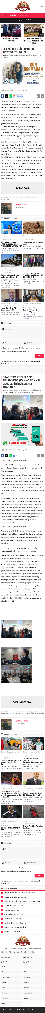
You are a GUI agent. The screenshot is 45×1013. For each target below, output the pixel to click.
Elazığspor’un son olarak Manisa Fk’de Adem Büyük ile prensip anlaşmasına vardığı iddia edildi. (11, 794)
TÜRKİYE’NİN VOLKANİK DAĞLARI (18, 15)
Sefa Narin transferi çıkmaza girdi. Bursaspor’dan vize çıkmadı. (33, 760)
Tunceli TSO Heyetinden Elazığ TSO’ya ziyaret (31, 311)
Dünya (3, 269)
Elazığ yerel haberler (14, 55)
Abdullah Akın (12, 711)
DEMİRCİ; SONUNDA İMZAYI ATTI (10, 829)
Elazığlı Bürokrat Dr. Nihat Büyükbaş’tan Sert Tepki (32, 794)
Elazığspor (17, 820)
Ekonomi (8, 269)
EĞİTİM (25, 787)
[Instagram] (10, 952)
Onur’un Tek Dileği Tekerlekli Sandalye (33, 827)
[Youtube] (17, 952)
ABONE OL (19, 96)
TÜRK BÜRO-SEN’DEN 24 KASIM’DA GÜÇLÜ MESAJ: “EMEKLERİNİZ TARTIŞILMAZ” (11, 244)
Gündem (16, 236)
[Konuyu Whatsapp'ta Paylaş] (10, 96)
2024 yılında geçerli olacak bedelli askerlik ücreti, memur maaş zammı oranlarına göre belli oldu (10, 278)
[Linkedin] (13, 952)
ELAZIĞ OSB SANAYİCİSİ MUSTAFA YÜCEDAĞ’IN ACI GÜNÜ (33, 41)
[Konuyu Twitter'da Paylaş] (6, 96)
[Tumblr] (29, 952)
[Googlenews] (32, 952)
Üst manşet (31, 789)
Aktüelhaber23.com (22, 711)
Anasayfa (5, 55)
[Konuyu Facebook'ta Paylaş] (2, 96)
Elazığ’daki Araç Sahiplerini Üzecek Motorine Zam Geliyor (11, 762)
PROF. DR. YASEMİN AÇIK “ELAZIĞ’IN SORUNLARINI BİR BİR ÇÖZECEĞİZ (33, 275)
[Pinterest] (21, 952)
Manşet (3, 238)
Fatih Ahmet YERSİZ (22, 205)
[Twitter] (6, 952)
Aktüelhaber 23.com (14, 197)
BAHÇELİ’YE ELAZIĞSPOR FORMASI (11, 40)
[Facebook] (2, 952)
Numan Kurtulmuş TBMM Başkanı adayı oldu (9, 309)
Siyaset (8, 238)
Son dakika (4, 271)
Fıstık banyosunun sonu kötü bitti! (33, 243)
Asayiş (25, 236)
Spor (42, 752)
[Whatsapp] (25, 952)
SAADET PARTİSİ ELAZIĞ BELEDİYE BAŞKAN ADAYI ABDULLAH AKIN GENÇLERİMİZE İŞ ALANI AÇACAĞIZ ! (22, 713)
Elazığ (8, 199)
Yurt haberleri (12, 271)
